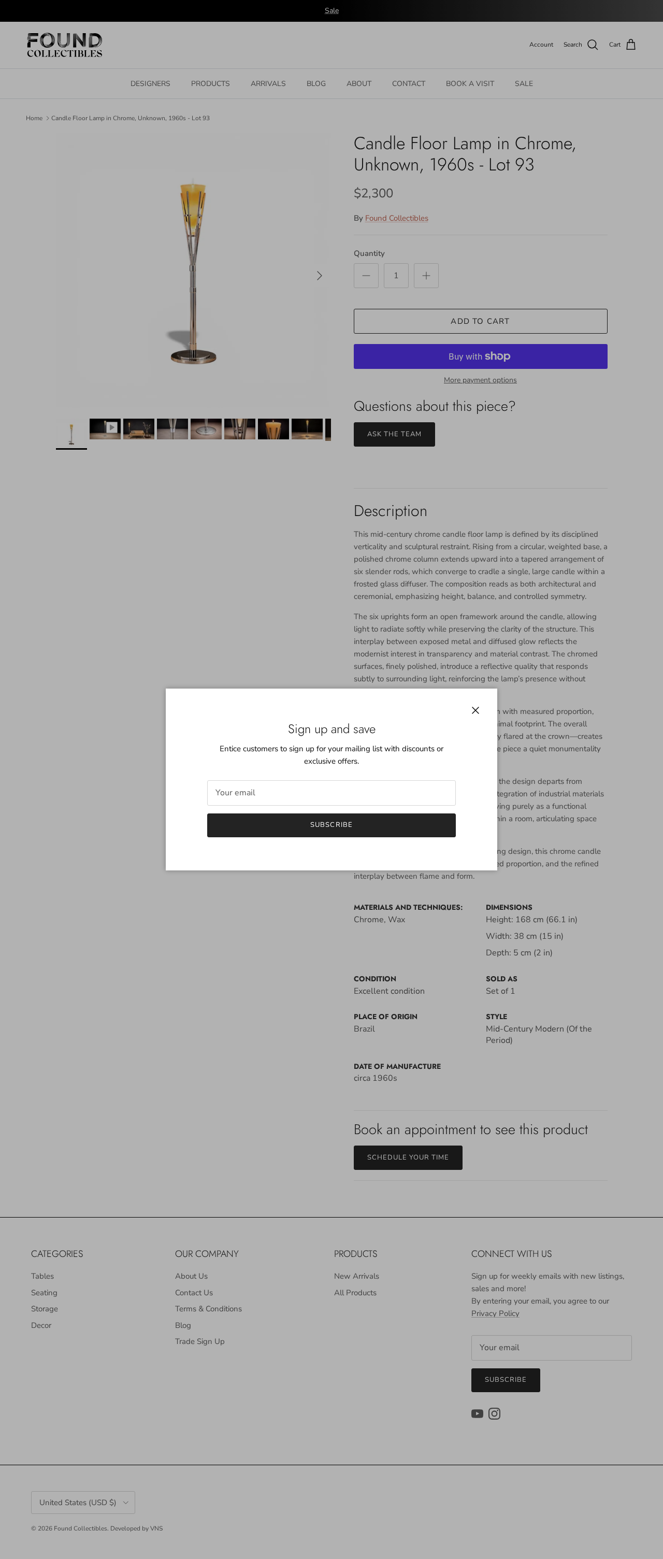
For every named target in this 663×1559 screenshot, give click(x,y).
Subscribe (331, 824)
